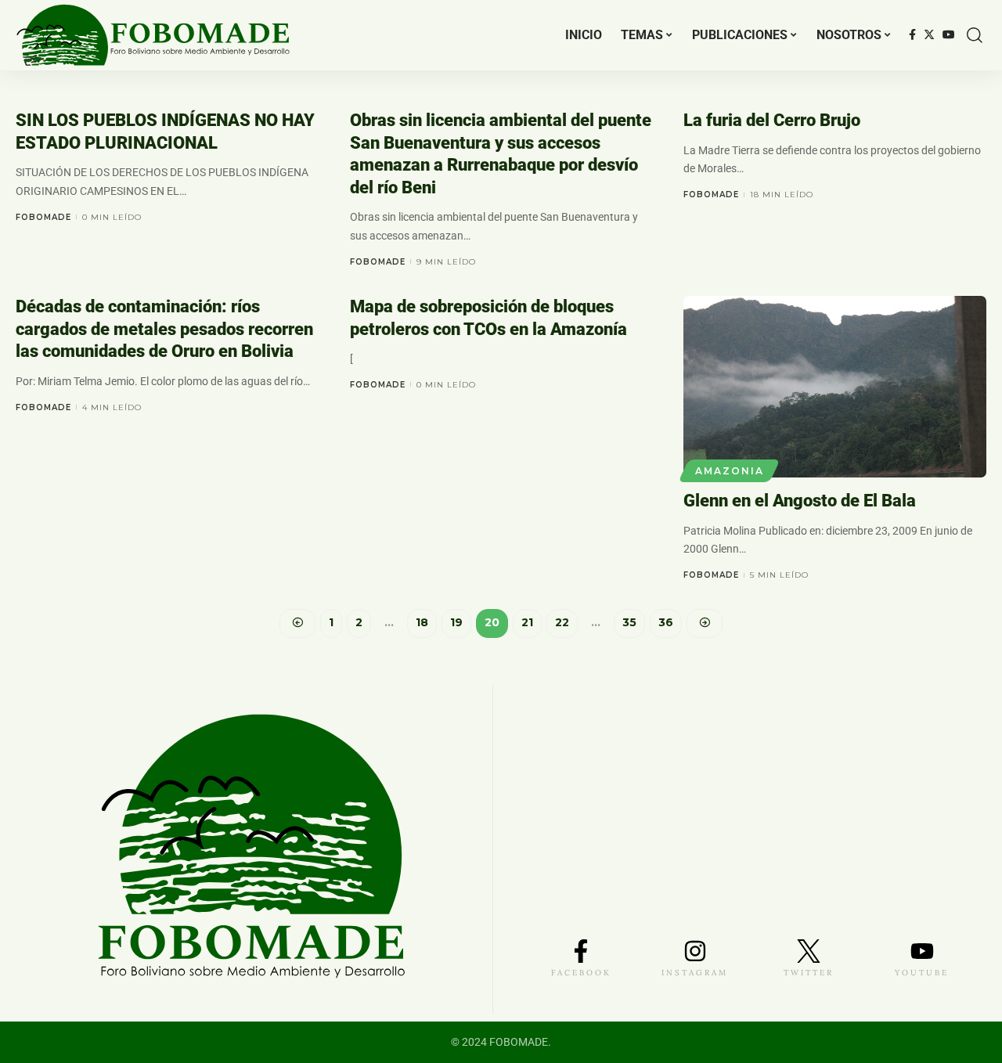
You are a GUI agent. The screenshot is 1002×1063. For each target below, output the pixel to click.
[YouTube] (949, 35)
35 (629, 622)
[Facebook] (912, 35)
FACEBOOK (581, 973)
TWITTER (809, 973)
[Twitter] (929, 35)
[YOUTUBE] (922, 951)
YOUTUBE (922, 973)
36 (665, 622)
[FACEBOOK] (581, 951)
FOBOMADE (43, 217)
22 (562, 622)
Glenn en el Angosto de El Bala (799, 500)
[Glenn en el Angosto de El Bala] (834, 386)
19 (456, 622)
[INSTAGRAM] (695, 951)
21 (527, 622)
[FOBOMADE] (153, 35)
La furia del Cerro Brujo (771, 120)
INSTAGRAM (694, 973)
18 (422, 622)
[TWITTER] (808, 951)
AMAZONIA (729, 471)
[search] (974, 35)
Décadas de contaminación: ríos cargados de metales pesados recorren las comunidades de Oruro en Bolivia (164, 329)
